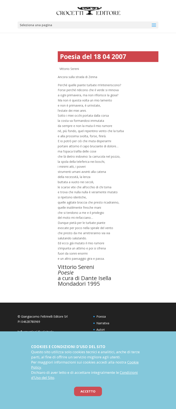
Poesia (101, 316)
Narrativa (102, 323)
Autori (100, 330)
